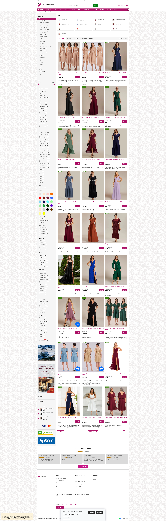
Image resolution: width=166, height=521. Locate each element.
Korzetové (43, 283)
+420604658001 (61, 480)
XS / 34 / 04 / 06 (44, 134)
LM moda (43, 112)
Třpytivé (43, 327)
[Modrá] (51, 197)
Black (42, 95)
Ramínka (43, 235)
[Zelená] (44, 205)
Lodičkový (43, 305)
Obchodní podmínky (78, 486)
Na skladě (43, 88)
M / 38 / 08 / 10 (44, 141)
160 (41, 178)
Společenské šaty (43, 36)
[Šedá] (44, 209)
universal (42, 187)
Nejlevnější (69, 38)
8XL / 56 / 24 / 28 (44, 165)
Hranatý (42, 308)
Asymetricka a (44, 277)
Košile (41, 60)
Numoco (43, 119)
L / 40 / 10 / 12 (44, 145)
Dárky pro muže (42, 59)
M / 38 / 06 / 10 (44, 139)
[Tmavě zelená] (47, 205)
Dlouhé (43, 250)
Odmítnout (91, 512)
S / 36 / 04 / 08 (44, 136)
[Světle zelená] (40, 205)
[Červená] (40, 197)
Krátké (42, 242)
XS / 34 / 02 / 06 (44, 132)
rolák (42, 310)
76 (126, 431)
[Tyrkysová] (47, 201)
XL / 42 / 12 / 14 (44, 149)
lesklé (42, 336)
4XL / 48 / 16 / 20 (44, 158)
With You (43, 127)
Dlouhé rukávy (43, 34)
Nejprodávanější (83, 38)
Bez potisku (43, 321)
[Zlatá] (40, 213)
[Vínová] (47, 197)
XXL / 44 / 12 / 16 (44, 150)
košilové (42, 290)
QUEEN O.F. (43, 121)
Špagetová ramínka (45, 279)
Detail (77, 76)
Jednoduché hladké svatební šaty (47, 24)
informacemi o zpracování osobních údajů (69, 504)
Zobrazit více (83, 466)
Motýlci (41, 66)
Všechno (40, 73)
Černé (42, 218)
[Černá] (47, 209)
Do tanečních (43, 266)
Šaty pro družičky (43, 27)
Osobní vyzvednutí (78, 484)
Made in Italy (43, 114)
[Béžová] (44, 194)
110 (41, 171)
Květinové (43, 323)
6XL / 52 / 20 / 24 (44, 162)
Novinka (43, 91)
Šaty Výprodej (41, 55)
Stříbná (42, 216)
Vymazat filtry (46, 339)
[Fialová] (51, 205)
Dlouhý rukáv (44, 231)
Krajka (42, 325)
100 (41, 169)
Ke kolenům (43, 244)
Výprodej (40, 69)
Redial (42, 123)
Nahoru (61, 431)
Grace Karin (43, 108)
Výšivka (42, 319)
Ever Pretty (44, 106)
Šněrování (43, 294)
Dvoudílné (43, 292)
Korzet (42, 312)
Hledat (95, 5)
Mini (42, 240)
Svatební (43, 255)
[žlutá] (44, 213)
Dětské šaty (42, 53)
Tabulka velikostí (79, 1)
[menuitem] (40, 9)
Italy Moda (43, 110)
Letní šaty (42, 43)
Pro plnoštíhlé (43, 33)
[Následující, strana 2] (124, 431)
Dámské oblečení (42, 57)
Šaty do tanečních (43, 38)
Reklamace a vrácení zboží (91, 1)
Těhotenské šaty (43, 52)
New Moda (43, 117)
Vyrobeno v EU (44, 97)
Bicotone (43, 103)
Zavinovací (43, 284)
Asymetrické (44, 275)
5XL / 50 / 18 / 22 (44, 160)
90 (41, 182)
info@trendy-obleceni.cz (63, 478)
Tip (42, 93)
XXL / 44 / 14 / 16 (44, 152)
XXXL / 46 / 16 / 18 (44, 156)
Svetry (41, 62)
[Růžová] (47, 194)
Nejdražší (76, 38)
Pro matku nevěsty (44, 31)
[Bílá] (40, 194)
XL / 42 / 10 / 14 (44, 147)
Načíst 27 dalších (93, 431)
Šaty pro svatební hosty (44, 29)
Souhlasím (99, 512)
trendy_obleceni (61, 486)
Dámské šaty (41, 18)
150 (41, 176)
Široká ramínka (44, 281)
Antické (43, 273)
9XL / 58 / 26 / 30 (44, 167)
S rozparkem (43, 286)
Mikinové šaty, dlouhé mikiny (46, 46)
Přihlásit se (60, 507)
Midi (42, 246)
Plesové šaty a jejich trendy (98, 478)
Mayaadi (43, 115)
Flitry (42, 334)
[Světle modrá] (40, 201)
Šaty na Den (42, 39)
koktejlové (43, 288)
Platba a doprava (78, 483)
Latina (42, 264)
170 (41, 180)
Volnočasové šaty (43, 48)
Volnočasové (43, 262)
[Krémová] (40, 209)
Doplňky (40, 68)
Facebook (60, 484)
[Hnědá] (51, 209)
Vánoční (42, 329)
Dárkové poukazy (42, 71)
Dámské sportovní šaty (44, 45)
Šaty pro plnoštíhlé (43, 50)
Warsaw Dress (43, 125)
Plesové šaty (42, 41)
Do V (42, 299)
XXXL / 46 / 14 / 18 (45, 154)
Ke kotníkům (43, 248)
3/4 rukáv (43, 227)
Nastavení (66, 518)
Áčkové (43, 272)
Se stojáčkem (43, 307)
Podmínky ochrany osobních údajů (81, 488)
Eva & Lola (43, 104)
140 (41, 175)
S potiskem (43, 332)
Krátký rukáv (44, 233)
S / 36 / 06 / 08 (44, 138)
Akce (42, 90)
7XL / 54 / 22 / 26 (44, 163)
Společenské (44, 260)
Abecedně (91, 38)
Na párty (43, 257)
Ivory (42, 222)
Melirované (43, 331)
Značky (40, 75)
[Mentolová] (51, 201)
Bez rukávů (43, 229)
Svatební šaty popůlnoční (45, 25)
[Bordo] (44, 197)
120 (41, 173)
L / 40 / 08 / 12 (44, 143)
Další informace (74, 514)
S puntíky (43, 318)
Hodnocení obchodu (83, 448)
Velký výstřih (44, 301)
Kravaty (41, 64)
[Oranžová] (51, 194)
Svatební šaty (42, 20)
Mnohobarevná (44, 220)
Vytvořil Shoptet (125, 518)
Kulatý (42, 303)
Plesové (43, 259)
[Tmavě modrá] (44, 201)
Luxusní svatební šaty (44, 22)
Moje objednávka (70, 1)
